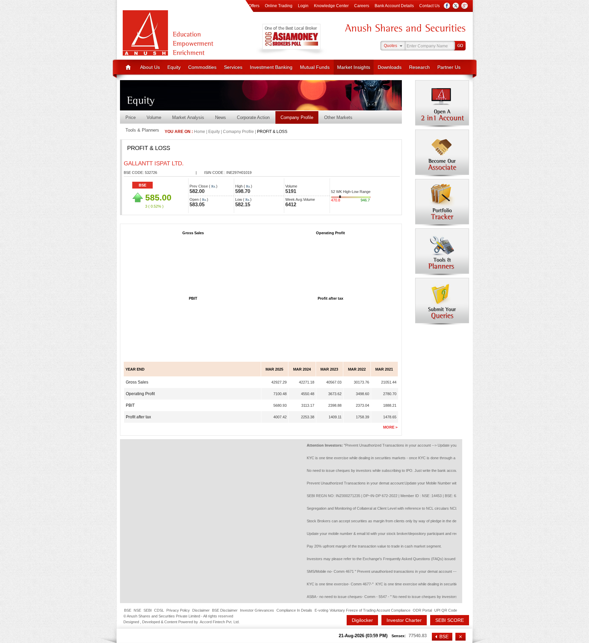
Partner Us (448, 67)
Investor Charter (404, 620)
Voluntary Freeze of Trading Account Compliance (370, 610)
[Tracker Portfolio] (442, 203)
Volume (154, 117)
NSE (137, 610)
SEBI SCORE (449, 620)
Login (303, 5)
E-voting (321, 610)
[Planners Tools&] (442, 252)
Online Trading (278, 5)
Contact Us (429, 5)
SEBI (148, 610)
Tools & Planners (142, 130)
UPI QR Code (445, 610)
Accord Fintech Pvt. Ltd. (220, 622)
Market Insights (353, 67)
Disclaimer (201, 610)
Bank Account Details (394, 5)
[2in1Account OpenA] (442, 104)
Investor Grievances (257, 610)
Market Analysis (188, 117)
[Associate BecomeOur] (442, 153)
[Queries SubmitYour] (442, 302)
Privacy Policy (178, 610)
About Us (150, 67)
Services (233, 67)
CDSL (159, 610)
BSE (127, 610)
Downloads (390, 67)
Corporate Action (253, 117)
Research (419, 67)
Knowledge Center (331, 5)
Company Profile (297, 117)
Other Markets (338, 117)
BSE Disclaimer (225, 610)
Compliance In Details (294, 610)
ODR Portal (422, 610)
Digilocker (362, 620)
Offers (253, 5)
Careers (361, 5)
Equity (174, 67)
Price (130, 117)
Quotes (390, 45)
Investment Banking (271, 67)
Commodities (202, 67)
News (220, 117)
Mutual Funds (315, 67)
